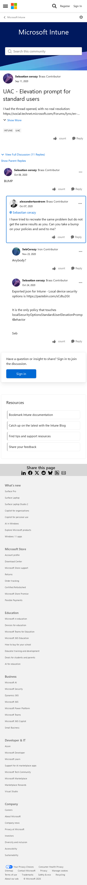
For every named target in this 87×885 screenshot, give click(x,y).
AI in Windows (12, 523)
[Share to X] (37, 472)
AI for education (12, 663)
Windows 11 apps (13, 536)
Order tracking (12, 580)
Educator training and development (22, 650)
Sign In (77, 6)
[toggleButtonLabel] (81, 17)
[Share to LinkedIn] (23, 472)
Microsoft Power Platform (17, 708)
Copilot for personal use (16, 517)
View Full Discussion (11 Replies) (25, 154)
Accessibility (11, 848)
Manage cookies (60, 870)
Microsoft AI (11, 682)
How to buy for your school (18, 644)
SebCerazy (29, 249)
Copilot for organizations (17, 510)
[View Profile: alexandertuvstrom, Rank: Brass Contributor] (14, 203)
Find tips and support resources (30, 436)
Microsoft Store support (16, 567)
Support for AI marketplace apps (20, 765)
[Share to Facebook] (30, 472)
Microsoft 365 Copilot (15, 721)
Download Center (13, 561)
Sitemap (9, 870)
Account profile (12, 554)
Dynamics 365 (12, 695)
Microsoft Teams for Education (19, 631)
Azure (8, 746)
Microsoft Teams (13, 714)
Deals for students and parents (20, 657)
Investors (9, 835)
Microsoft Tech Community (18, 771)
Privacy (43, 870)
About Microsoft (13, 816)
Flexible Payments (13, 600)
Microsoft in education (16, 618)
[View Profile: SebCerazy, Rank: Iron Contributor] (16, 251)
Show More (14, 120)
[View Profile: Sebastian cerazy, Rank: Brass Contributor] (8, 78)
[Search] (54, 6)
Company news (12, 822)
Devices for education (15, 625)
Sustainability (11, 855)
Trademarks (27, 874)
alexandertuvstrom (32, 201)
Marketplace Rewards (15, 784)
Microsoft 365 (11, 701)
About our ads (12, 878)
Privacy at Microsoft (14, 829)
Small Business (12, 727)
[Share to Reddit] (43, 472)
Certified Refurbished (15, 587)
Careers (9, 809)
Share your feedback (22, 447)
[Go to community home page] (14, 6)
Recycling (60, 874)
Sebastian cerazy (26, 76)
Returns (9, 574)
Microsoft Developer (15, 752)
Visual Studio (11, 791)
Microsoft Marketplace (16, 778)
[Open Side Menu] (5, 6)
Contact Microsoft (26, 870)
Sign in (21, 374)
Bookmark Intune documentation (31, 415)
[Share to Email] (64, 472)
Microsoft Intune (16, 17)
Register (65, 6)
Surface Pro (10, 491)
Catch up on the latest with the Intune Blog (37, 425)
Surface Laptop (12, 497)
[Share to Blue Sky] (50, 472)
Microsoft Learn (12, 759)
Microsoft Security (14, 688)
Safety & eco (44, 874)
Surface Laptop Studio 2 (16, 504)
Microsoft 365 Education (17, 638)
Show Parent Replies (13, 161)
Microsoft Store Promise (17, 593)
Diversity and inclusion (16, 842)
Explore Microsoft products (18, 529)
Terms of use (11, 874)
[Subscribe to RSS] (57, 472)
